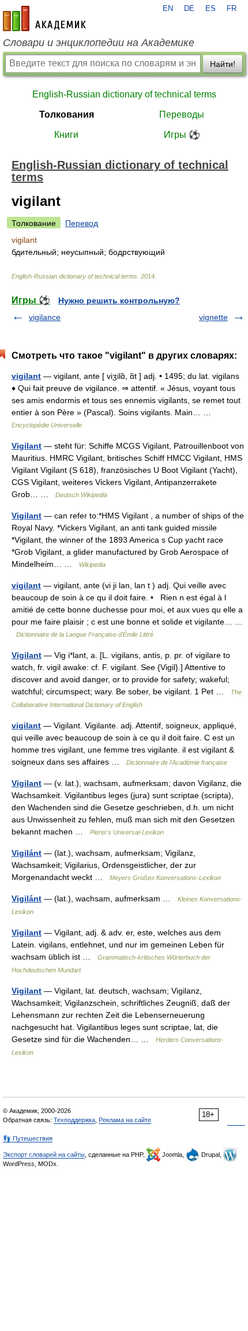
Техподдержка (74, 1119)
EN (168, 9)
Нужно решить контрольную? (119, 300)
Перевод (81, 223)
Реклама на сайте (125, 1119)
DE (189, 9)
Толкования (66, 114)
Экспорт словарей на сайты (44, 1154)
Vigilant (27, 445)
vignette (213, 317)
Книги (66, 135)
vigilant (26, 376)
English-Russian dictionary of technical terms (124, 94)
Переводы (181, 114)
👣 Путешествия (27, 1138)
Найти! (222, 64)
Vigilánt (27, 853)
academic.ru (44, 18)
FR (231, 9)
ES (210, 9)
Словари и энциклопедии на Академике (98, 42)
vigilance (45, 317)
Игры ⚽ (182, 135)
